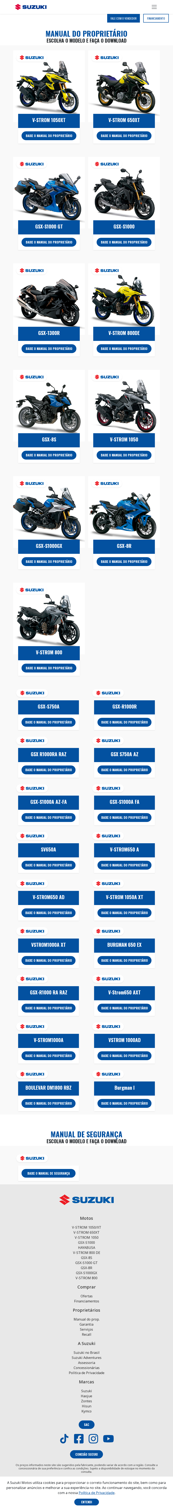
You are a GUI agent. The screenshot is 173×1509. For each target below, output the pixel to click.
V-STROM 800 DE (86, 1252)
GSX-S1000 (86, 1242)
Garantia (86, 1324)
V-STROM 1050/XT (86, 1227)
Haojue (86, 1396)
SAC (86, 1424)
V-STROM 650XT (86, 1232)
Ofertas (87, 1296)
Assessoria (86, 1362)
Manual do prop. (87, 1319)
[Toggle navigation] (154, 7)
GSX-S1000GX (86, 1273)
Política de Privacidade (86, 1372)
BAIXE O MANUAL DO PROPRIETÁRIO (49, 135)
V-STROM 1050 (87, 1237)
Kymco (86, 1411)
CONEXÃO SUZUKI (86, 1454)
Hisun (86, 1406)
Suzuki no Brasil (87, 1352)
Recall (86, 1334)
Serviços (86, 1329)
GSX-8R (86, 1268)
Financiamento (156, 18)
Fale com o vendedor (124, 18)
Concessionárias (87, 1367)
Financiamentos (86, 1301)
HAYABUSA (86, 1247)
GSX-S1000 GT (86, 1262)
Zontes (86, 1401)
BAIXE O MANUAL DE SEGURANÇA (48, 1173)
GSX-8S (86, 1257)
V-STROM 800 (86, 1278)
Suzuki (86, 1391)
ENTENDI (86, 1502)
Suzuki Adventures (86, 1357)
